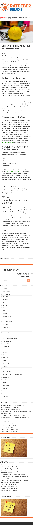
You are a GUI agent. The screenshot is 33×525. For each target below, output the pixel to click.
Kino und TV (6, 346)
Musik (4, 360)
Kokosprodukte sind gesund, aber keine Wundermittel (11, 269)
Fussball (5, 313)
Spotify (3, 423)
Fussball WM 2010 (7, 319)
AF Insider (3, 405)
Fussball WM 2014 (7, 321)
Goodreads (4, 415)
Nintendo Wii (6, 363)
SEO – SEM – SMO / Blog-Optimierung (12, 374)
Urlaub (4, 393)
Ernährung (5, 299)
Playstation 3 (6, 366)
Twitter (4, 391)
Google (4, 335)
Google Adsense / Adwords (10, 338)
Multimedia (6, 357)
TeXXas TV (3, 425)
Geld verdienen (7, 327)
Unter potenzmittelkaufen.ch (15, 171)
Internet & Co (6, 344)
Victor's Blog (4, 427)
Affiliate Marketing (5, 407)
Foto (4, 310)
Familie (4, 302)
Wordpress (5, 396)
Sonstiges (5, 380)
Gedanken (5, 324)
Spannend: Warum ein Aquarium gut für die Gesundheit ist (23, 274)
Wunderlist (4, 431)
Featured (5, 305)
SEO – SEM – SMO (7, 371)
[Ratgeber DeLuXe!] (16, 7)
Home (8, 17)
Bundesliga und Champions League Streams (12, 411)
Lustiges (5, 352)
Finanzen (5, 308)
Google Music (4, 417)
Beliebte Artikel (6, 291)
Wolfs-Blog (4, 429)
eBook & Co (6, 297)
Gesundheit (14, 17)
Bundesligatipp (6, 294)
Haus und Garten (7, 341)
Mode (4, 355)
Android (5, 288)
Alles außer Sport (5, 409)
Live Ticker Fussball (6, 421)
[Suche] (28, 280)
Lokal (4, 349)
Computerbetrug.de (7, 142)
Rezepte (5, 368)
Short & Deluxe (6, 377)
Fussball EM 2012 (7, 316)
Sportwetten (6, 385)
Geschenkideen (7, 330)
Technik (5, 388)
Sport (4, 382)
